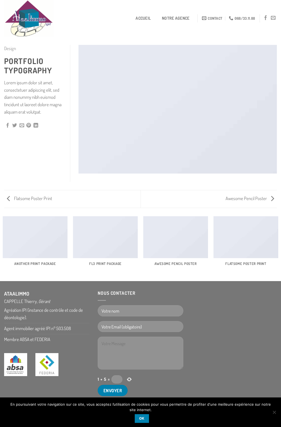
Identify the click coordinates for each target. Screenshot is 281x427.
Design (10, 48)
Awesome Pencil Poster (247, 198)
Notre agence (176, 18)
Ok (142, 418)
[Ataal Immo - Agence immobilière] (31, 18)
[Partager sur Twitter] (14, 125)
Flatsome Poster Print (32, 198)
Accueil (143, 18)
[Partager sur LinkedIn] (35, 125)
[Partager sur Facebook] (7, 125)
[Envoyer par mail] (21, 125)
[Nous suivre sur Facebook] (265, 18)
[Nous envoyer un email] (273, 18)
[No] (274, 413)
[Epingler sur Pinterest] (28, 125)
